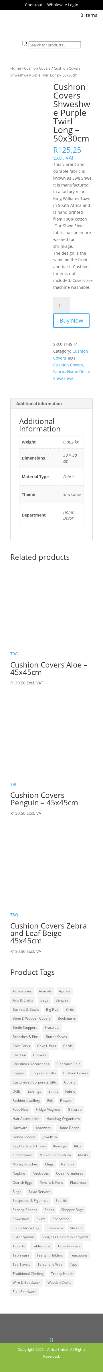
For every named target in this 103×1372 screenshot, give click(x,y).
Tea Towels (21, 1264)
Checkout (34, 4)
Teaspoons (79, 1255)
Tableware (21, 1255)
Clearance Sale (68, 1063)
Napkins (19, 1173)
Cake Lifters (46, 1045)
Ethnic (53, 1091)
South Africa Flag (26, 1228)
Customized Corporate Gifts (35, 1082)
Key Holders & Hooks (29, 1146)
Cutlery (70, 1082)
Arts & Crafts (23, 1000)
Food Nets (21, 1109)
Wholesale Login (62, 4)
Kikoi (78, 1146)
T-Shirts (19, 1246)
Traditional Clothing (28, 1273)
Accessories (22, 991)
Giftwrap (75, 1109)
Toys (73, 1264)
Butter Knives (56, 1036)
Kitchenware (22, 1155)
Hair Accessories (26, 1118)
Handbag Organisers (63, 1118)
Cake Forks (21, 1045)
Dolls (17, 1091)
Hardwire (20, 1127)
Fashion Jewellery (26, 1100)
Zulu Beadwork (24, 1291)
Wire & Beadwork (26, 1282)
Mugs (49, 1164)
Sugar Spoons (24, 1236)
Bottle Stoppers (25, 1027)
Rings (17, 1191)
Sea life (61, 1200)
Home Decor (78, 371)
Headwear (43, 1127)
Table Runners (69, 1246)
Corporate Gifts (43, 1073)
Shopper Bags (72, 1209)
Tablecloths (41, 1246)
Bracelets (52, 1027)
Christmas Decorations (31, 1063)
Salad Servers (39, 1191)
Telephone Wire (50, 1264)
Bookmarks (67, 1018)
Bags (44, 1000)
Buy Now (71, 320)
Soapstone (61, 1218)
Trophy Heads (62, 1273)
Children (19, 1055)
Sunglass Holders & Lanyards (65, 1236)
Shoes (49, 1209)
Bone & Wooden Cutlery (32, 1018)
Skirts (41, 1218)
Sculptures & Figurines (30, 1200)
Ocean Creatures (69, 1173)
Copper (18, 1073)
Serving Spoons (25, 1209)
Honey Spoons (24, 1136)
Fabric (59, 371)
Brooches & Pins (26, 1036)
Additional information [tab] (39, 403)
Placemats (78, 1182)
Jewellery (50, 1136)
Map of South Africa (55, 1155)
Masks (83, 1155)
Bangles (62, 1000)
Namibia (67, 1164)
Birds (70, 1009)
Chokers (39, 1055)
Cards (68, 1045)
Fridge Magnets (48, 1109)
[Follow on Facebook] (46, 1365)
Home (15, 68)
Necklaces (41, 1173)
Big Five (52, 1009)
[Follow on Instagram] (57, 1365)
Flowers (66, 1100)
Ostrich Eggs (23, 1182)
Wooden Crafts (59, 1282)
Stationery (55, 1228)
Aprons (64, 991)
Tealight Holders (50, 1255)
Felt (50, 1100)
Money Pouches (25, 1164)
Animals (45, 991)
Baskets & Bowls (26, 1009)
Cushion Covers (37, 68)
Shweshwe (63, 378)
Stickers (76, 1228)
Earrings (34, 1091)
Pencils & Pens (51, 1182)
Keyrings (60, 1146)
